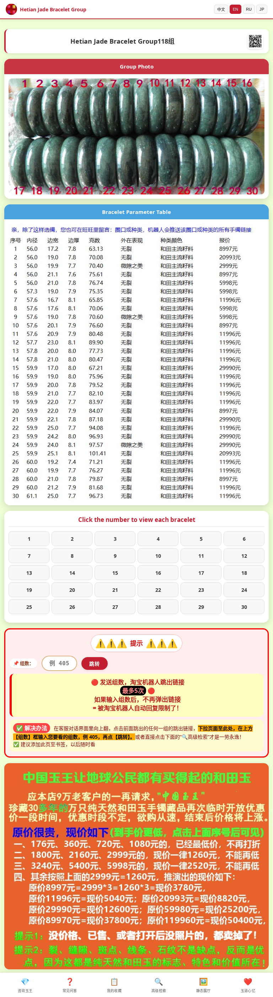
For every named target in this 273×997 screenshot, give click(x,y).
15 (115, 572)
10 (158, 555)
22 (158, 589)
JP (261, 9)
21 (115, 589)
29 (201, 607)
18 (244, 572)
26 (72, 607)
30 (244, 607)
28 (158, 607)
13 (29, 572)
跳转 (94, 664)
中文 (221, 9)
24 (244, 589)
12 (244, 555)
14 (72, 572)
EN (235, 9)
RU (249, 9)
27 (115, 607)
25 (29, 607)
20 (72, 589)
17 (201, 572)
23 (201, 589)
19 (29, 589)
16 (158, 572)
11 (201, 555)
